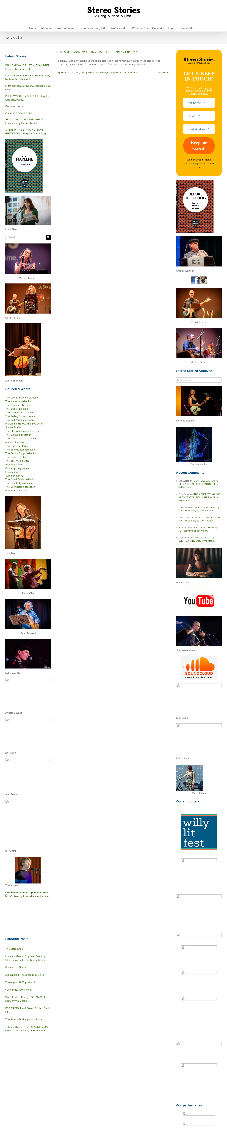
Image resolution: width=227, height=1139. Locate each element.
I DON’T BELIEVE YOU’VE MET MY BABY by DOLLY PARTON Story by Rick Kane (198, 484)
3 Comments (131, 72)
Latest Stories (99, 72)
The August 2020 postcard (20, 982)
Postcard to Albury (15, 967)
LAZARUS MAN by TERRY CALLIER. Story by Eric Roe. (98, 52)
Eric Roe (65, 72)
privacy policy (196, 163)
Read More (163, 72)
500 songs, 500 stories (18, 989)
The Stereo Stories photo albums (23, 1019)
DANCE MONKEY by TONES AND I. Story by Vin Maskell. (25, 999)
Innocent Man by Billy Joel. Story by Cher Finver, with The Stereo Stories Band (25, 958)
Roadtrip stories (115, 72)
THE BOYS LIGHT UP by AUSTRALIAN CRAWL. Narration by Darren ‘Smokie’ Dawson (27, 1028)
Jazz (90, 72)
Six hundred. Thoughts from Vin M (24, 974)
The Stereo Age (14, 948)
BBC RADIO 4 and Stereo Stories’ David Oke (27, 1010)
